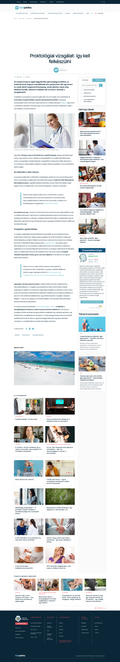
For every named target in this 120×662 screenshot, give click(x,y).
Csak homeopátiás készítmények (89, 100)
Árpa (48, 630)
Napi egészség (22, 18)
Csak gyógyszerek (89, 89)
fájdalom (64, 103)
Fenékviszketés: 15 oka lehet (26, 419)
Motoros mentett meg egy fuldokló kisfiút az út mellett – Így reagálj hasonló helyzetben (94, 598)
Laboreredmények (60, 2)
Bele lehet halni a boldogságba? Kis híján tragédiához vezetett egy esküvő (47, 600)
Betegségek (83, 623)
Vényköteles (87, 93)
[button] (36, 618)
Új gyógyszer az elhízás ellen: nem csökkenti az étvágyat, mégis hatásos (71, 597)
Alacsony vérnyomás (49, 627)
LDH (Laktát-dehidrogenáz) (36, 623)
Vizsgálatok (83, 626)
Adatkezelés (17, 634)
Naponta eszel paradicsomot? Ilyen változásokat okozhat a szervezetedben (90, 133)
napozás (17, 592)
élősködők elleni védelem (38, 13)
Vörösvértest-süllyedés (35, 626)
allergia (67, 13)
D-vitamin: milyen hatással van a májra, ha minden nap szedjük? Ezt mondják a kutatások (28, 449)
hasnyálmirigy (84, 183)
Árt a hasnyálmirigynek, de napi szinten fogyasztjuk (91, 187)
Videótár (96, 626)
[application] (44, 368)
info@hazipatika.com (100, 655)
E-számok (96, 632)
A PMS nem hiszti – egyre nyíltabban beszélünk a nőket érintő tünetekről (58, 481)
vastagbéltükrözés (38, 335)
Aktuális (18, 2)
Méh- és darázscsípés (50, 639)
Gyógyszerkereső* (64, 617)
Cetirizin (61, 626)
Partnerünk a (92, 308)
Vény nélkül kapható (90, 96)
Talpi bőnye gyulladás (49, 634)
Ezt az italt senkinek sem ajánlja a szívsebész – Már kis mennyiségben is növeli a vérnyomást (60, 450)
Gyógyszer (85, 80)
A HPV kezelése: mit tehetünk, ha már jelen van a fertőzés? (28, 539)
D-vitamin (17, 444)
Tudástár (96, 629)
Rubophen (61, 636)
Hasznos (51, 2)
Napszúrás (49, 623)
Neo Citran (61, 629)
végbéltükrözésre (50, 243)
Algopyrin (61, 623)
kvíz (81, 333)
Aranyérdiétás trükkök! (51, 203)
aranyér (17, 335)
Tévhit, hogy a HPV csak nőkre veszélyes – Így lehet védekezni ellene (59, 540)
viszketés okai (19, 416)
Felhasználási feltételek (20, 631)
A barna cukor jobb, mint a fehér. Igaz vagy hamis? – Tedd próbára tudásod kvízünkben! (91, 378)
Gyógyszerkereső (33, 2)
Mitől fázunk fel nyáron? (24, 479)
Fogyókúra (65, 592)
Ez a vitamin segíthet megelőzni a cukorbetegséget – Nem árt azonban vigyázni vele (91, 212)
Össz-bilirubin (34, 629)
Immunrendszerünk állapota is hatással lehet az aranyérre (58, 420)
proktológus (26, 335)
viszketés (83, 235)
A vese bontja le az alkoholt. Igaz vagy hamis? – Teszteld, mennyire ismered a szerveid (91, 338)
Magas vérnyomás (78, 13)
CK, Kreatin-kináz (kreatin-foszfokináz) (36, 633)
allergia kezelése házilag (55, 13)
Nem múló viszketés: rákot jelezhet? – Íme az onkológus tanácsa (90, 240)
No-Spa (60, 632)
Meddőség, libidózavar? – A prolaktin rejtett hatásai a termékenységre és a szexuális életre (27, 510)
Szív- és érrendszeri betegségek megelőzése (58, 444)
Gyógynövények (84, 629)
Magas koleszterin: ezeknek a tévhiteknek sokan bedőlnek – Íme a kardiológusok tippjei (92, 159)
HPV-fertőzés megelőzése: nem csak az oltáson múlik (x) (59, 567)
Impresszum (18, 627)
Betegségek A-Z (43, 2)
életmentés (89, 592)
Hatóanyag (99, 80)
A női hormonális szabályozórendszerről (24, 567)
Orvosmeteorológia (21, 13)
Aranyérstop (29, 18)
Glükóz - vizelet (34, 637)
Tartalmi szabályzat (19, 637)
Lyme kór (88, 13)
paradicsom (83, 128)
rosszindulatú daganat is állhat (45, 306)
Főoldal (15, 18)
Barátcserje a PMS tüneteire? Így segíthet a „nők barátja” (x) (59, 509)
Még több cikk (99, 608)
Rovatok (25, 2)
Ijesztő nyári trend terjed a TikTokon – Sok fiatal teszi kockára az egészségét (24, 598)
